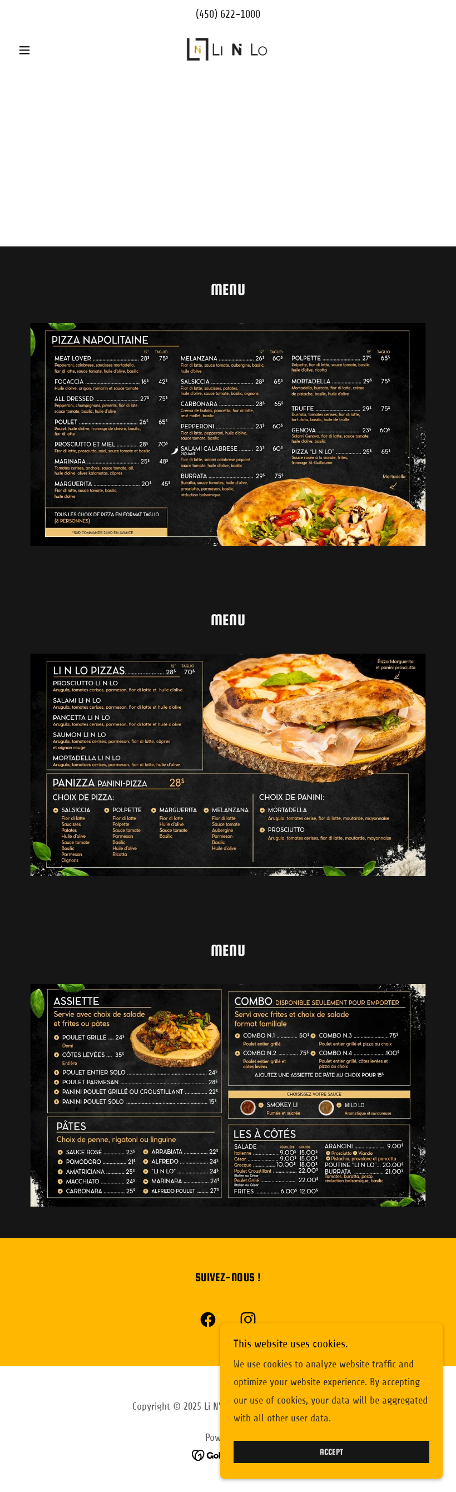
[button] (45, 50)
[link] (228, 48)
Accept (332, 1452)
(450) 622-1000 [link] (228, 14)
